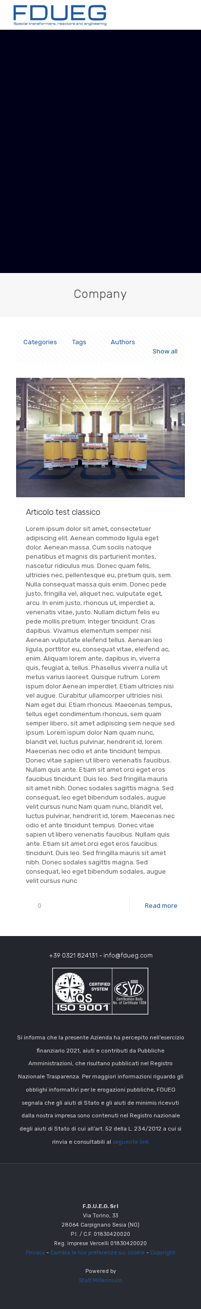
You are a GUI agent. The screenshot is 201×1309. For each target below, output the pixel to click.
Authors (123, 342)
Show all (165, 351)
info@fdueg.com (128, 955)
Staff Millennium (100, 1280)
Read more (161, 905)
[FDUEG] (60, 14)
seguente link (131, 1141)
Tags (79, 342)
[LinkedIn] (101, 1293)
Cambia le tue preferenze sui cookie (97, 1253)
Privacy (35, 1253)
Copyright (162, 1253)
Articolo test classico (63, 512)
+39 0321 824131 (73, 955)
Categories (40, 342)
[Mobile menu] (188, 14)
